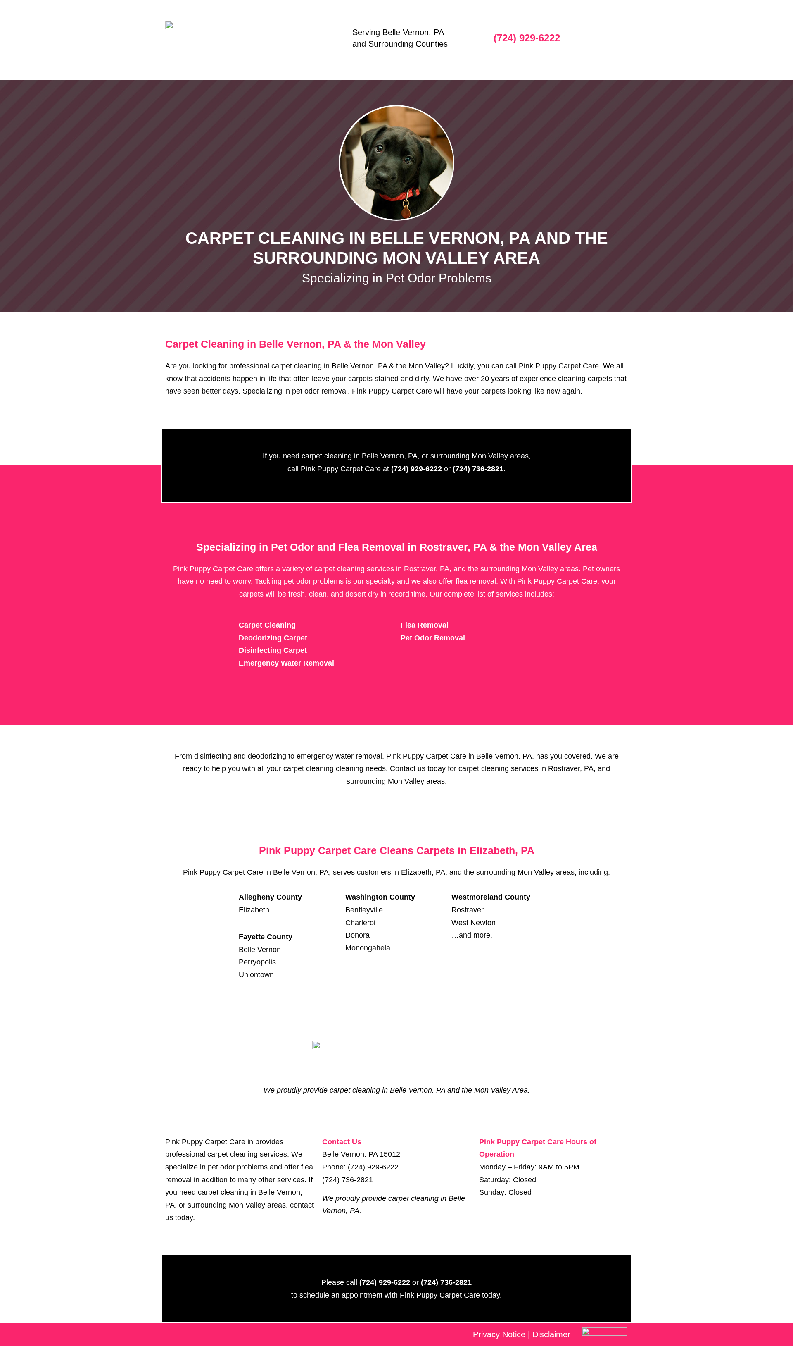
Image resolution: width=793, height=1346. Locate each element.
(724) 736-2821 (347, 1180)
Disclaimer (551, 1334)
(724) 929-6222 (527, 37)
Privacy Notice (499, 1334)
